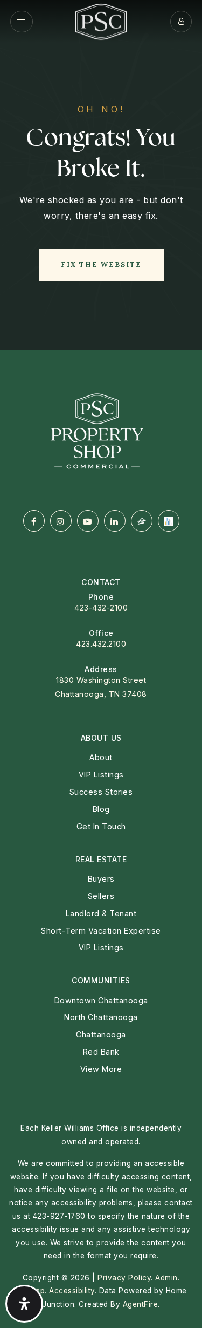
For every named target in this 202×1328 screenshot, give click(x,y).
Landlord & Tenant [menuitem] (101, 913)
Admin (166, 1277)
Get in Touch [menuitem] (101, 826)
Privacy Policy (124, 1277)
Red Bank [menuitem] (101, 1051)
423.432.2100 (101, 643)
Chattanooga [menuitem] (101, 1034)
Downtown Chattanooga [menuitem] (101, 1000)
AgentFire (140, 1304)
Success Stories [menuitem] (101, 791)
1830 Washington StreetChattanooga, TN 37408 (101, 686)
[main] (101, 175)
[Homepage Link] (101, 20)
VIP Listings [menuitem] (101, 774)
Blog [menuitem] (101, 809)
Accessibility (72, 1290)
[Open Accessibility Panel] (24, 1304)
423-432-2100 (101, 607)
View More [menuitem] (101, 1069)
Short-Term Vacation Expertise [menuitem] (101, 930)
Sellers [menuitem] (101, 896)
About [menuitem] (101, 757)
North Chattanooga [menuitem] (101, 1017)
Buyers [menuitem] (101, 878)
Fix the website (101, 264)
